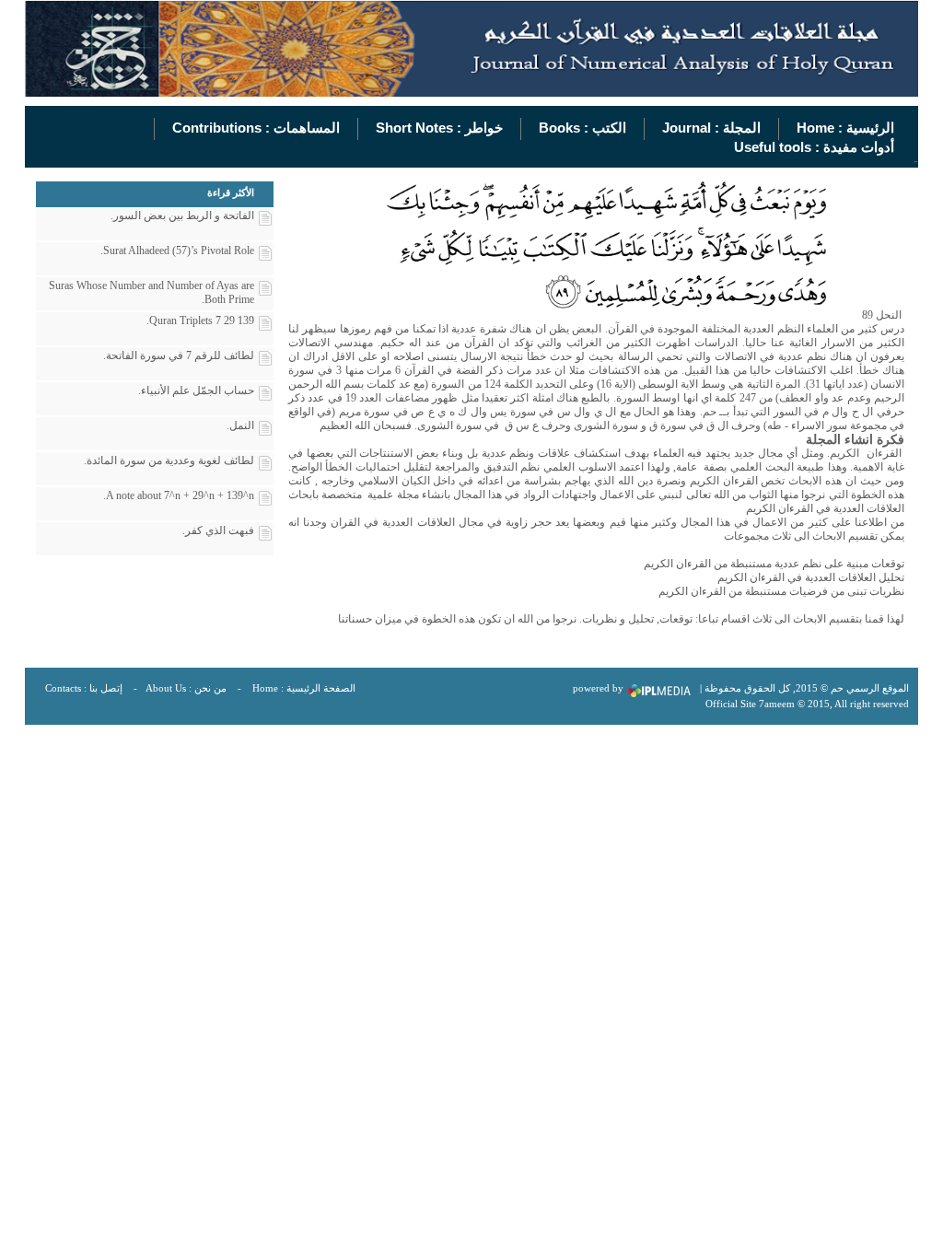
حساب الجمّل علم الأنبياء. (196, 390)
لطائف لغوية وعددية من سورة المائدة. (169, 460)
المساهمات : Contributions (256, 127)
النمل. (240, 425)
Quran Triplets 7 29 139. (200, 320)
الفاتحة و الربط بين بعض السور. (182, 215)
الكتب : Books (582, 127)
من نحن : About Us (186, 687)
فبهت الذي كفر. (218, 530)
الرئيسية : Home (845, 127)
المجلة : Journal (711, 127)
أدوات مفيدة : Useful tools (814, 147)
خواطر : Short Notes (439, 127)
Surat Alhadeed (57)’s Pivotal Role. (177, 250)
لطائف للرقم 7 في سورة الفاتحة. (178, 355)
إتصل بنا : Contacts (83, 687)
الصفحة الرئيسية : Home (303, 687)
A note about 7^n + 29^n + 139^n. (178, 495)
